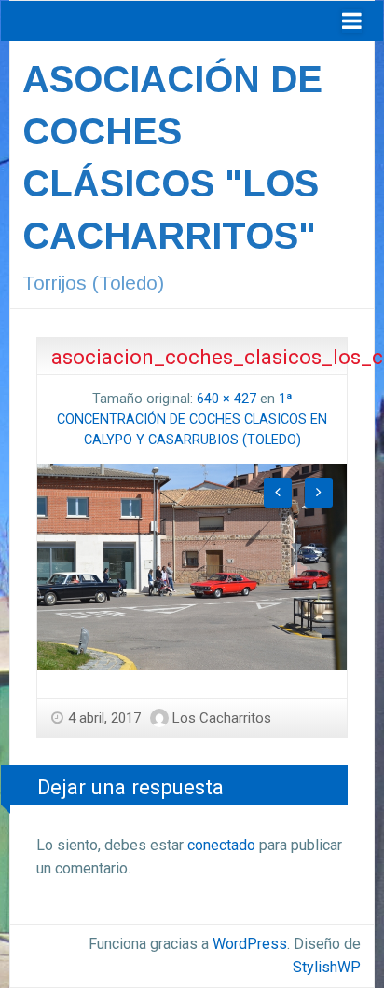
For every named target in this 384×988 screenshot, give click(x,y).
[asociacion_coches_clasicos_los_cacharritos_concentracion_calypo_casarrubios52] (192, 566)
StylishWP (327, 967)
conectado (221, 845)
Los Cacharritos (221, 718)
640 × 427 (226, 399)
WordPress (250, 944)
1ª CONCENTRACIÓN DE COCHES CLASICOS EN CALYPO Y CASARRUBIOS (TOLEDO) (192, 419)
